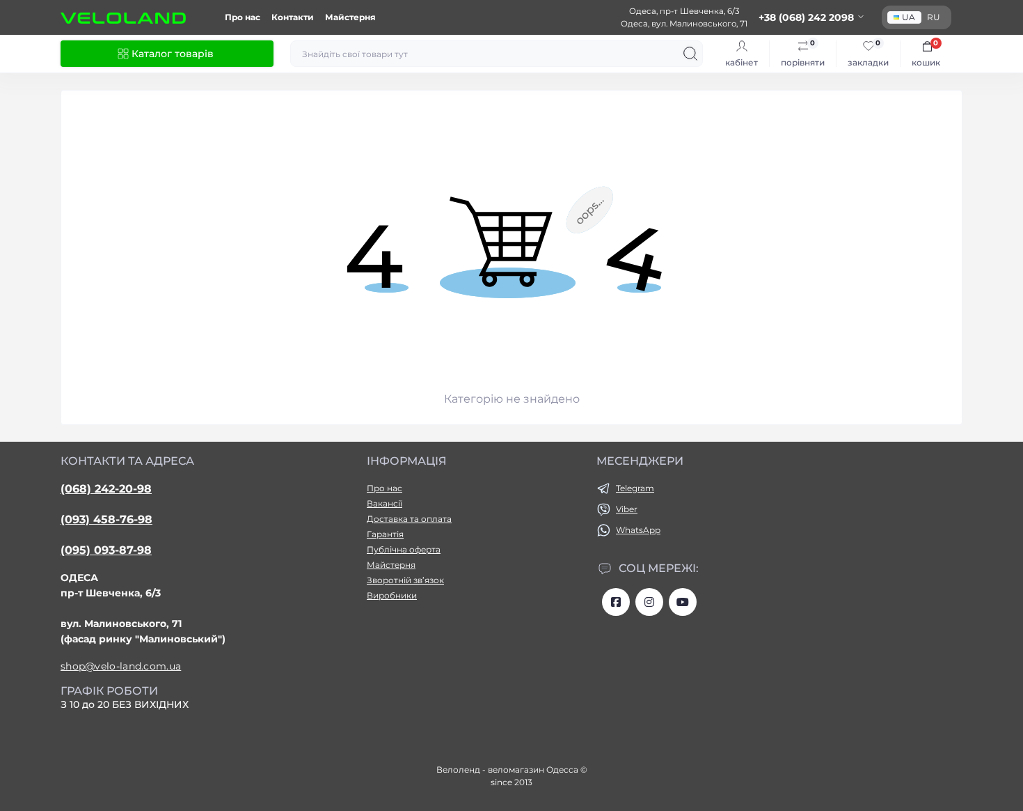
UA (908, 17)
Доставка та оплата (409, 518)
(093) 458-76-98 (106, 519)
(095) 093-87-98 (106, 550)
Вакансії (384, 503)
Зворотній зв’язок (405, 580)
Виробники (392, 595)
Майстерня (350, 17)
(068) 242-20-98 (106, 488)
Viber (626, 509)
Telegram (635, 488)
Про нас (242, 17)
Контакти (292, 17)
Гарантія (385, 534)
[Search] (690, 53)
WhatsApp (638, 530)
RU (933, 17)
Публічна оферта (404, 549)
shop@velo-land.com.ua (121, 666)
